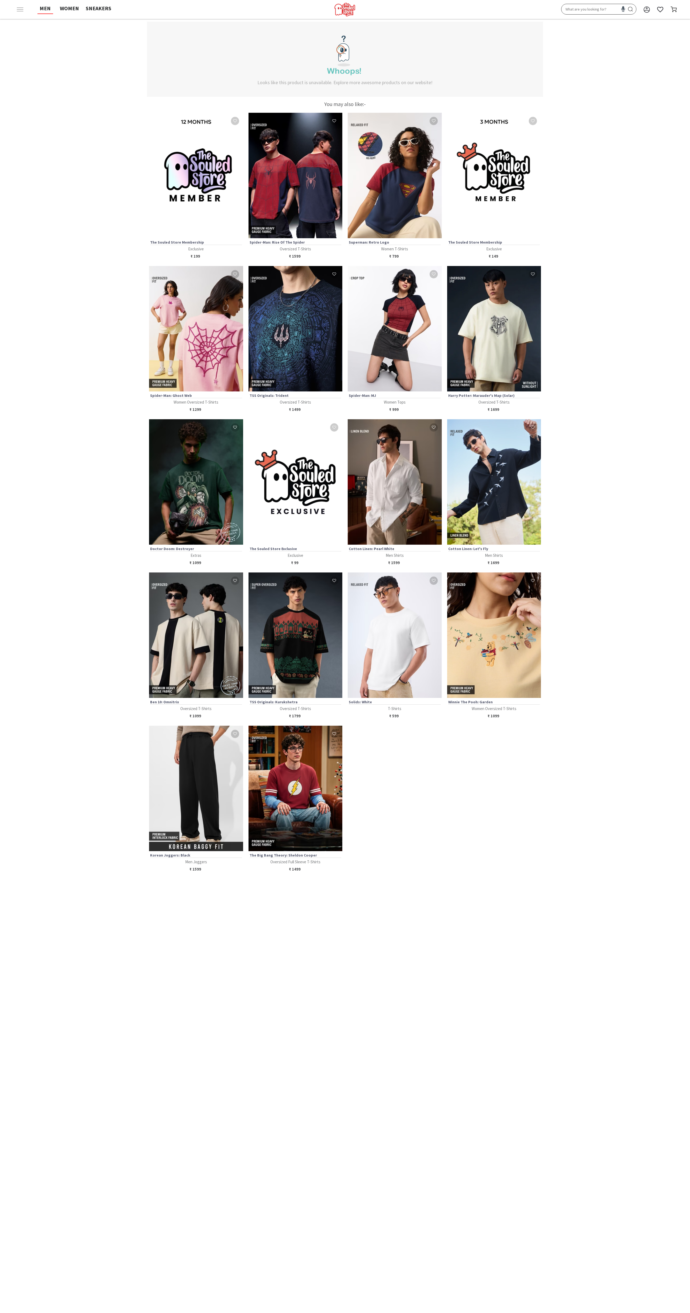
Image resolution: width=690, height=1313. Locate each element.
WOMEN (69, 8)
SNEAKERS (98, 8)
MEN (45, 8)
